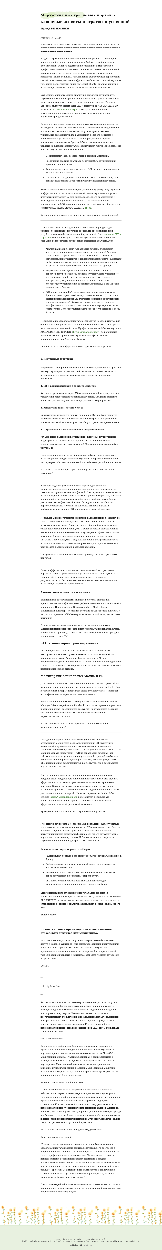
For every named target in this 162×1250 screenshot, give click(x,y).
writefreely (87, 1245)
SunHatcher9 (7, 4)
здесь (88, 208)
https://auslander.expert (66, 109)
